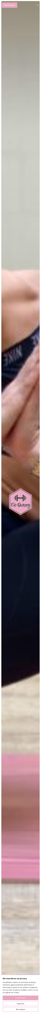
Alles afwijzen (20, 1009)
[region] (20, 994)
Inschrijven (9, 5)
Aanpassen (20, 1004)
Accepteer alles (20, 998)
